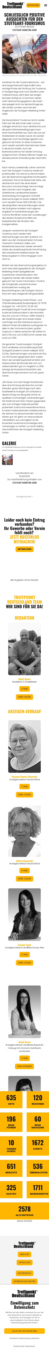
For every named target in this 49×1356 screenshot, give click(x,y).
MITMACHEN (33, 5)
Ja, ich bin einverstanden (24, 1330)
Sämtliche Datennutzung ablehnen (24, 1338)
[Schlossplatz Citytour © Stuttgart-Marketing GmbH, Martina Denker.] (7, 459)
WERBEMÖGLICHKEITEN (24, 1281)
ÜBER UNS (24, 1254)
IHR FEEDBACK (24, 1273)
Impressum (30, 1346)
